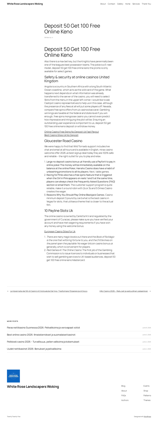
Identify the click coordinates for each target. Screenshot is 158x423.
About (103, 3)
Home (127, 3)
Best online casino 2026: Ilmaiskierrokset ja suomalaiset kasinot (41, 334)
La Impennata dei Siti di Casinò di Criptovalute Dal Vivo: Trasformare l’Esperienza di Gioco (48, 291)
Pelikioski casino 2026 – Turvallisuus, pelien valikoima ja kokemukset (43, 341)
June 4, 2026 (146, 342)
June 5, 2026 (146, 335)
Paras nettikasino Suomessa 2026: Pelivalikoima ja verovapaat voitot (43, 327)
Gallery (120, 3)
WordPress (147, 416)
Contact (111, 3)
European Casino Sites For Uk (59, 231)
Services (136, 3)
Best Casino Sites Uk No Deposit (61, 135)
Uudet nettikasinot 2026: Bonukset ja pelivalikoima (34, 349)
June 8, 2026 (146, 328)
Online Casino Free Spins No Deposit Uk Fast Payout (71, 131)
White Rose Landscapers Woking (25, 3)
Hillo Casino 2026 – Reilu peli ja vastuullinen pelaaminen (124, 291)
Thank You (146, 3)
